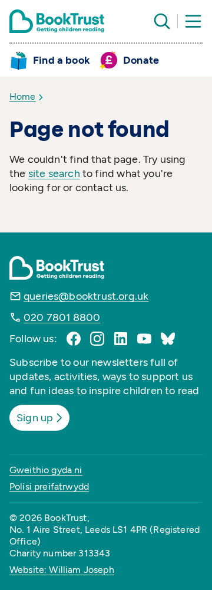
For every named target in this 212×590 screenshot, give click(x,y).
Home (22, 96)
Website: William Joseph (61, 569)
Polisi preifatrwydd (49, 486)
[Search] (162, 21)
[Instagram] (97, 339)
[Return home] (56, 21)
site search (54, 173)
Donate (141, 60)
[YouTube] (144, 339)
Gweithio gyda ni (45, 470)
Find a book (61, 60)
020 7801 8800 (62, 317)
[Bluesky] (168, 339)
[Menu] (193, 21)
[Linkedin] (121, 339)
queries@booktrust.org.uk (86, 296)
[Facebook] (74, 339)
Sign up (34, 417)
